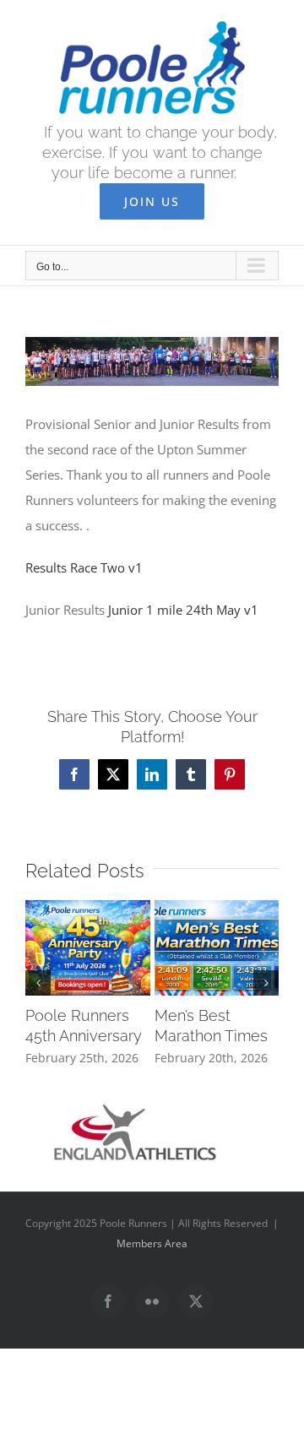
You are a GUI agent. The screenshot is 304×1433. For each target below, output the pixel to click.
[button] (38, 983)
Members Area (152, 1243)
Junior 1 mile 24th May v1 (183, 609)
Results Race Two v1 (84, 567)
